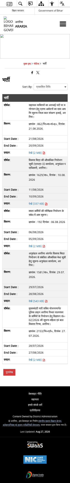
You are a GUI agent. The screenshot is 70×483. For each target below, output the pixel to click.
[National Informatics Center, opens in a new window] (35, 459)
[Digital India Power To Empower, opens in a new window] (35, 475)
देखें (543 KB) (37, 301)
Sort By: (27, 87)
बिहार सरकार (18, 10)
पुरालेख (9, 372)
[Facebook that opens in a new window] (32, 73)
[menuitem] (9, 3)
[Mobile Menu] (63, 23)
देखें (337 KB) (37, 204)
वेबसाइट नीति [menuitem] (35, 394)
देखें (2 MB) (35, 153)
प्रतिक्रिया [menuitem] (35, 410)
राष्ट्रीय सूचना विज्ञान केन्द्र (49, 421)
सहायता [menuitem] (35, 399)
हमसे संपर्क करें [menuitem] (35, 405)
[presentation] (51, 87)
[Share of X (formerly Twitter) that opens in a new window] (37, 73)
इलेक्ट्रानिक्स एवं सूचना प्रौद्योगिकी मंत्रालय (21, 425)
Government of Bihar (50, 10)
